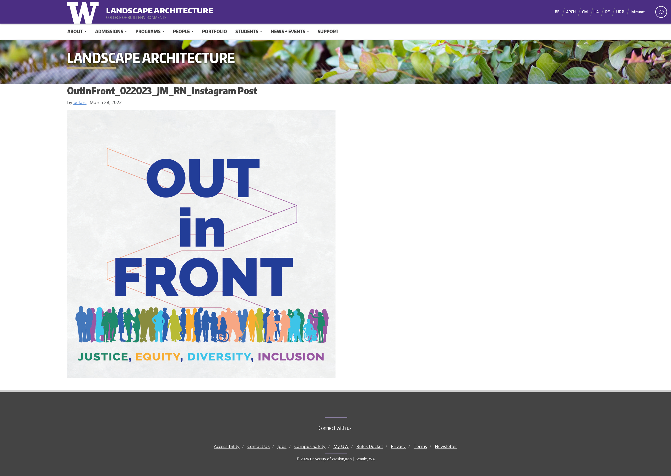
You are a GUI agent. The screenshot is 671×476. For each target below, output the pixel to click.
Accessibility (227, 446)
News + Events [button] (288, 31)
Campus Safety (310, 446)
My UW (341, 446)
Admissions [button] (109, 31)
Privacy (398, 446)
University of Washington (84, 12)
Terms (420, 446)
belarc (79, 102)
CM (585, 11)
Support (328, 31)
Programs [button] (148, 31)
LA (596, 11)
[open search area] (661, 12)
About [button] (75, 31)
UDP (620, 11)
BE (557, 11)
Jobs (282, 446)
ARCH (571, 11)
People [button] (181, 31)
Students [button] (246, 31)
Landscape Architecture (138, 8)
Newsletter (446, 446)
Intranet (638, 11)
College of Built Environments (346, 408)
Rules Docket (369, 446)
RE (607, 11)
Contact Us (258, 446)
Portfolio (214, 31)
